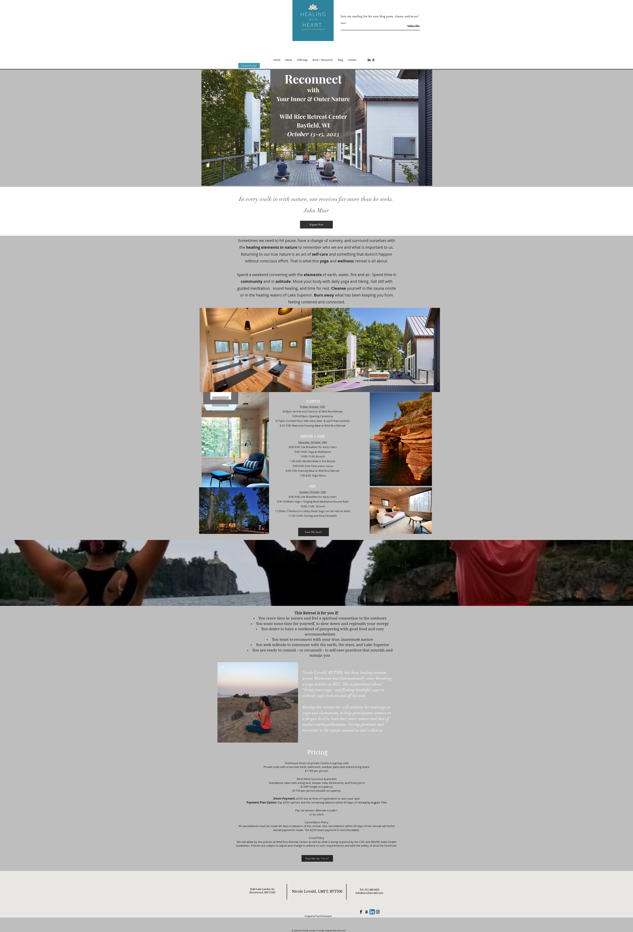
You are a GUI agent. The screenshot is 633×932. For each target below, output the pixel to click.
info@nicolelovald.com (369, 892)
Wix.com (341, 930)
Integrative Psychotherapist (318, 916)
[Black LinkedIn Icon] (369, 60)
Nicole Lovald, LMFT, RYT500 (317, 891)
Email (343, 23)
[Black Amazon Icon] (373, 60)
